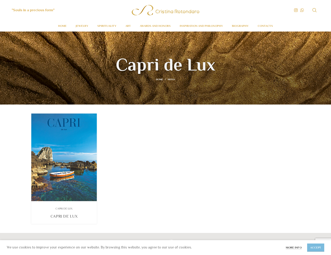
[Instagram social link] (296, 10)
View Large (93, 117)
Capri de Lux (64, 216)
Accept (315, 247)
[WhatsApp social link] (302, 10)
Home (159, 79)
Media (171, 79)
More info (294, 247)
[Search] (315, 10)
